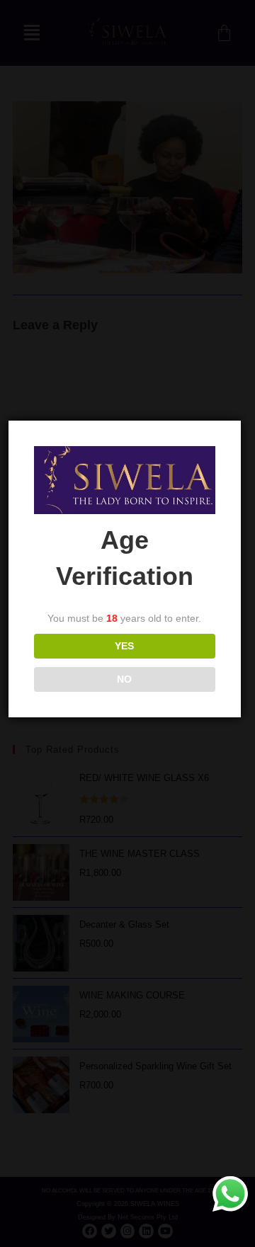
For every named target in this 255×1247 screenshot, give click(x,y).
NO (124, 679)
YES (124, 645)
